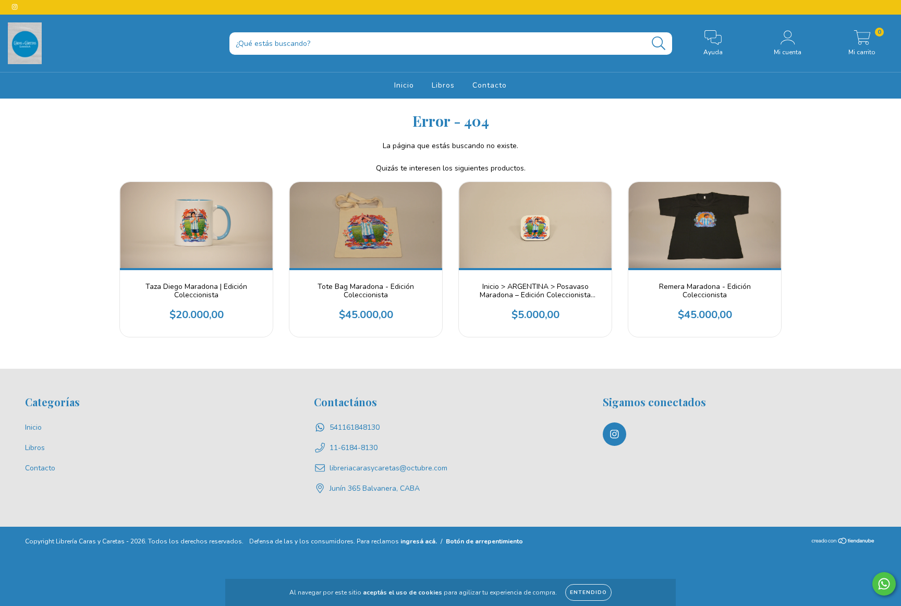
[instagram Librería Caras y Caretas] (14, 7)
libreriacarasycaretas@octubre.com (388, 468)
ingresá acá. (418, 541)
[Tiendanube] (843, 542)
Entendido (588, 592)
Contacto (489, 85)
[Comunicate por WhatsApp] (884, 584)
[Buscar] (659, 43)
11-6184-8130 (354, 448)
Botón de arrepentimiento (484, 541)
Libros (443, 85)
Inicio (404, 85)
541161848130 (355, 427)
